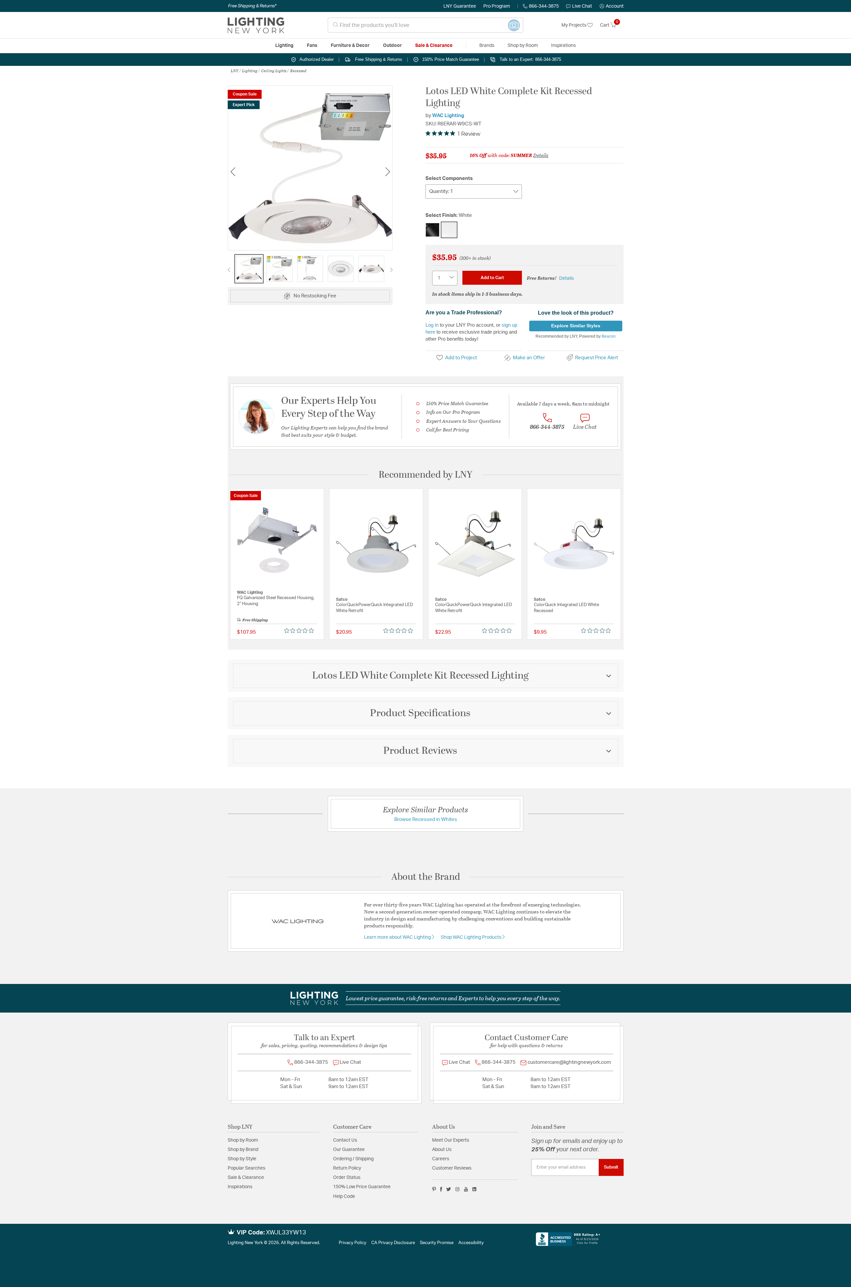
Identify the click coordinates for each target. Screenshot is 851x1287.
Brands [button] (486, 45)
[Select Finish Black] (432, 230)
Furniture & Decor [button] (350, 45)
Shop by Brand (243, 1149)
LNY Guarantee (459, 6)
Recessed (298, 71)
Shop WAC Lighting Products (471, 937)
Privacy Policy (352, 1243)
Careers (440, 1159)
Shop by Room (243, 1140)
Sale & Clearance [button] (433, 45)
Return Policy (347, 1168)
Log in (432, 325)
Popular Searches (246, 1168)
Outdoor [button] (392, 45)
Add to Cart (492, 277)
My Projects (574, 25)
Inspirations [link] (563, 45)
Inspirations (240, 1187)
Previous (232, 171)
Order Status (346, 1177)
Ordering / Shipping (353, 1159)
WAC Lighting (448, 115)
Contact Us (345, 1140)
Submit (611, 1167)
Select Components (449, 178)
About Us (441, 1149)
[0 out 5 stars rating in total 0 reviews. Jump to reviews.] (300, 630)
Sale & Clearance (246, 1177)
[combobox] (425, 25)
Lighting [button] (284, 45)
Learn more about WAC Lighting (398, 937)
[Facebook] (441, 1189)
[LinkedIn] (474, 1189)
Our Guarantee (349, 1149)
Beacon (609, 336)
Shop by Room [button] (523, 45)
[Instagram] (457, 1189)
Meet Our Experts (450, 1140)
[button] (612, 6)
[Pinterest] (434, 1189)
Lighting (250, 71)
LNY (234, 71)
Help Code (344, 1196)
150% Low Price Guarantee (362, 1187)
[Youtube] (466, 1189)
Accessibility (471, 1243)
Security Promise (436, 1243)
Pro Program (496, 6)
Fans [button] (312, 45)
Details (540, 155)
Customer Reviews (451, 1168)
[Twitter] (448, 1189)
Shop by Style (242, 1159)
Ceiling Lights (274, 71)
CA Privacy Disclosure (393, 1243)
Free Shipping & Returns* (252, 6)
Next (387, 171)
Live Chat (582, 6)
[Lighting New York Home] (256, 25)
